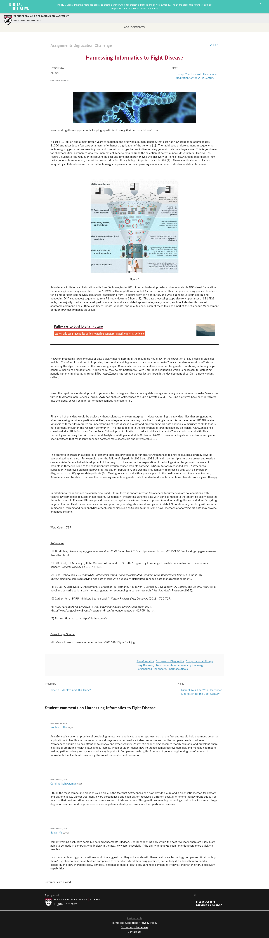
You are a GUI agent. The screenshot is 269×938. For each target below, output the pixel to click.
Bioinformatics (145, 661)
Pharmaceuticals (178, 668)
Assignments (134, 27)
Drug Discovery (146, 665)
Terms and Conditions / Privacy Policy (134, 922)
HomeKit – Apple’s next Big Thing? (70, 690)
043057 (59, 67)
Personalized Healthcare (151, 668)
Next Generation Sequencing (173, 665)
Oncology (197, 665)
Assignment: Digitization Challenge (81, 45)
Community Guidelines (134, 927)
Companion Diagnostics (170, 661)
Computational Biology (199, 661)
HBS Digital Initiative (72, 4)
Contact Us (134, 931)
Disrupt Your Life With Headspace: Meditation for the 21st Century (196, 75)
